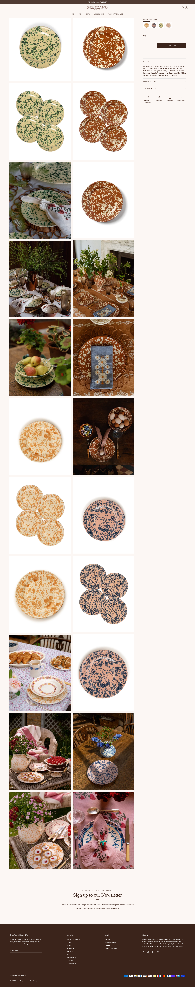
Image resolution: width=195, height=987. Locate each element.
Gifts (88, 14)
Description (147, 62)
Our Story (70, 961)
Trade (68, 945)
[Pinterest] (158, 951)
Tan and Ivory (146, 25)
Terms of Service (110, 942)
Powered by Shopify (31, 981)
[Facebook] (143, 951)
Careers (107, 945)
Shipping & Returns (149, 88)
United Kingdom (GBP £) (17, 975)
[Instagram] (148, 951)
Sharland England (20, 981)
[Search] (183, 7)
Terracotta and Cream (168, 25)
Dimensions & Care (149, 82)
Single (145, 35)
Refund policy (71, 957)
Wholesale (70, 948)
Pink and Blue (154, 25)
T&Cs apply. (26, 944)
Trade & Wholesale (115, 14)
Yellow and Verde (161, 25)
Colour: (150, 19)
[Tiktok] (153, 951)
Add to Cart (171, 45)
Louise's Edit (99, 14)
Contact (69, 942)
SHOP (80, 14)
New (73, 14)
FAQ (68, 954)
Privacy (107, 939)
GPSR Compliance (111, 948)
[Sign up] (41, 950)
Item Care (70, 951)
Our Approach (71, 964)
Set (144, 32)
